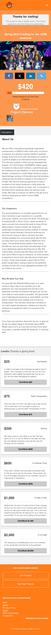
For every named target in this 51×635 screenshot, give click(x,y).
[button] (4, 55)
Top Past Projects (25, 583)
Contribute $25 (25, 382)
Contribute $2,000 (25, 550)
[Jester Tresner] (10, 118)
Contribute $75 (25, 414)
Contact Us (8, 615)
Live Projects (25, 575)
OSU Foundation (10, 613)
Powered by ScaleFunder (36, 618)
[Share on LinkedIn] (30, 76)
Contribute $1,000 (25, 520)
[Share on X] (19, 76)
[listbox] (25, 55)
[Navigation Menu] (46, 5)
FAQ (5, 602)
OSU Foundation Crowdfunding (16, 598)
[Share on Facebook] (9, 76)
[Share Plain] (41, 76)
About (5, 605)
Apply (5, 610)
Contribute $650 (25, 483)
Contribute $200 (25, 449)
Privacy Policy (9, 607)
